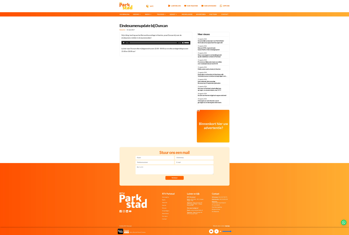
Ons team (213, 14)
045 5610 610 (220, 199)
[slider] (186, 42)
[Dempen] (183, 43)
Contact (224, 14)
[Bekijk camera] (211, 231)
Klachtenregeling (217, 207)
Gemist (172, 14)
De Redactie (215, 211)
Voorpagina (124, 14)
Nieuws (136, 14)
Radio (147, 14)
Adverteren (201, 14)
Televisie (160, 14)
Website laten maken (219, 226)
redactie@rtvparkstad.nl (219, 202)
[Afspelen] (124, 43)
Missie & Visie (216, 209)
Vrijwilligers (187, 14)
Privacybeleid (216, 205)
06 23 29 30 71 (219, 197)
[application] (155, 43)
